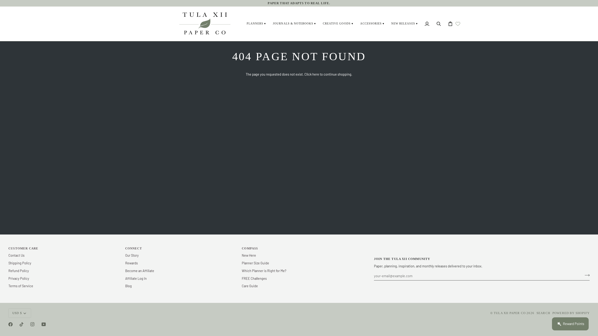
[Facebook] (10, 324)
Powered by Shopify (571, 313)
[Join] (586, 275)
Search (543, 313)
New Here (249, 255)
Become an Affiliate (139, 271)
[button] (256, 24)
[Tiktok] (21, 324)
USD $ (17, 313)
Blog (128, 286)
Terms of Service (20, 286)
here (315, 74)
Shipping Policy (19, 263)
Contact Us (16, 255)
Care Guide (250, 286)
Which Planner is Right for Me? (264, 271)
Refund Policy (18, 271)
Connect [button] (133, 248)
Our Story (132, 255)
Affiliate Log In (136, 278)
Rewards (131, 263)
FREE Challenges (254, 278)
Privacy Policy (18, 278)
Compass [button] (250, 248)
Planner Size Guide (255, 263)
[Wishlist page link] (458, 23)
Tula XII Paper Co (510, 313)
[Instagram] (32, 324)
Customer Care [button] (23, 248)
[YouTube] (44, 324)
